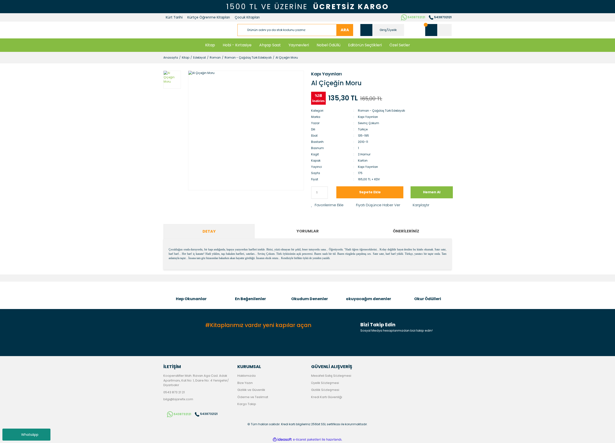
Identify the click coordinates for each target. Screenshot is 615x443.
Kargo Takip (246, 404)
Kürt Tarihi (174, 17)
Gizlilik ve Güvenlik (251, 390)
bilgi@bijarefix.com (178, 399)
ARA (345, 30)
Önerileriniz (406, 231)
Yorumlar (307, 231)
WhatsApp (29, 434)
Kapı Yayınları (326, 74)
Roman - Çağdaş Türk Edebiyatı (381, 111)
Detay (209, 231)
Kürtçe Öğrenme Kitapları (208, 17)
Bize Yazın (245, 383)
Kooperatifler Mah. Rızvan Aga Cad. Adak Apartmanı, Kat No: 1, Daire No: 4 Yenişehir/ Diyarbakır (196, 380)
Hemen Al (431, 192)
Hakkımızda (246, 375)
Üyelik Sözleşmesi (325, 383)
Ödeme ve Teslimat (252, 397)
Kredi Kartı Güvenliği (326, 397)
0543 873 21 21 (174, 392)
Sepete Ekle (370, 192)
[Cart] (438, 30)
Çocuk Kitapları (247, 17)
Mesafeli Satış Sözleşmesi (331, 375)
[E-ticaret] (307, 439)
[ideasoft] (282, 439)
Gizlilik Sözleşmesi (325, 390)
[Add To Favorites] (327, 205)
